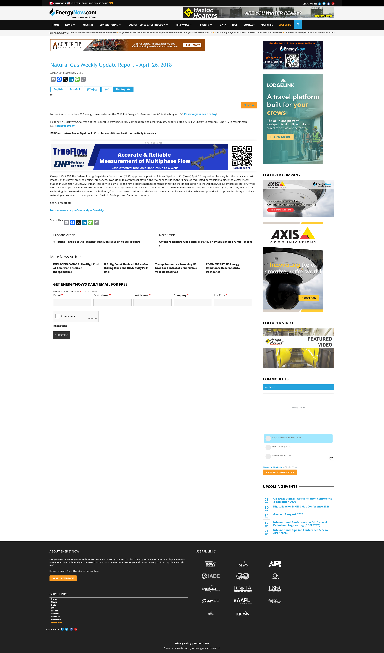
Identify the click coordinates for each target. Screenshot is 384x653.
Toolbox (55, 613)
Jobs (235, 24)
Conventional (108, 24)
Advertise (267, 24)
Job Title (220, 295)
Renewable (182, 24)
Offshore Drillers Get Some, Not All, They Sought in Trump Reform (205, 241)
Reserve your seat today (200, 114)
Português (123, 89)
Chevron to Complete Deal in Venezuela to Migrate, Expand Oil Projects (310, 32)
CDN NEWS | (60, 3)
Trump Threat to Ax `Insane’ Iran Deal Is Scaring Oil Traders (98, 241)
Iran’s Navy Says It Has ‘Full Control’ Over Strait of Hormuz (233, 32)
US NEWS (75, 3)
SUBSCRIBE (285, 24)
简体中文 (92, 89)
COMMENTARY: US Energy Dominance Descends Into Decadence (223, 268)
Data (223, 24)
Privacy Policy (183, 643)
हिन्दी (107, 89)
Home (55, 24)
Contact (249, 24)
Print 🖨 (249, 105)
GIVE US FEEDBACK (63, 578)
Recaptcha (60, 325)
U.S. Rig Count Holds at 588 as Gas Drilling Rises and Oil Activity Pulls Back (126, 268)
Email (58, 295)
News (68, 24)
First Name (102, 295)
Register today (65, 125)
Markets (88, 24)
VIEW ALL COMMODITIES (280, 472)
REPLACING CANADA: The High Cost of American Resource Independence (76, 268)
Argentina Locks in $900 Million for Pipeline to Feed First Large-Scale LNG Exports (150, 32)
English (58, 89)
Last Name (142, 295)
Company (181, 295)
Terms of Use (201, 643)
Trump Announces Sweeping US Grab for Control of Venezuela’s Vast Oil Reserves (176, 268)
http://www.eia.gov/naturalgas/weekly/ (77, 210)
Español (75, 89)
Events (204, 24)
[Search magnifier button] (298, 24)
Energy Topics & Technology (147, 24)
